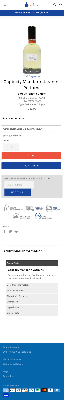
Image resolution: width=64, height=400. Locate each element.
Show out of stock (12, 136)
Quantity (7, 140)
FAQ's (5, 371)
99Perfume (14, 385)
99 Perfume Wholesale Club (17, 351)
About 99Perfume (12, 359)
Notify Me (17, 192)
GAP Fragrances (32, 76)
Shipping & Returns (13, 364)
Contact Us (8, 376)
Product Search (11, 347)
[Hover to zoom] (32, 48)
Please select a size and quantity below (22, 129)
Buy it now (31, 166)
